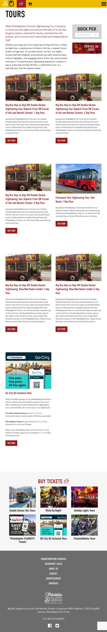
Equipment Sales (53, 563)
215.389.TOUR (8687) (53, 618)
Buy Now (11, 140)
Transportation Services (53, 559)
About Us (53, 568)
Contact (53, 573)
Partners (53, 583)
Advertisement (53, 578)
